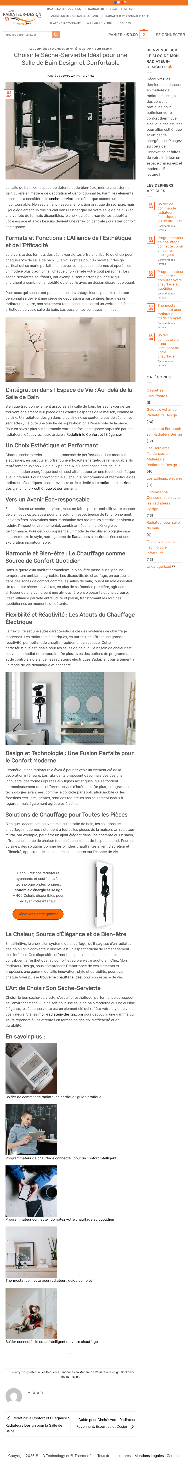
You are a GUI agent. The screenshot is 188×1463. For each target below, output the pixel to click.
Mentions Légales (149, 1455)
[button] (128, 34)
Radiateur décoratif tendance (112, 9)
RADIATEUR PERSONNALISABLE (127, 16)
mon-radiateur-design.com (60, 1014)
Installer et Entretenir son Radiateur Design (164, 431)
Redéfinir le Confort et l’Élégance (93, 434)
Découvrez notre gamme (38, 914)
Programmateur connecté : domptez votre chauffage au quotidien (60, 1219)
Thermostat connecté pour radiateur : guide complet (49, 1280)
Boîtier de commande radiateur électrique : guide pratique (53, 1097)
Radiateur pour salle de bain (163, 525)
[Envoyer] (56, 34)
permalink (72, 1376)
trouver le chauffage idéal (62, 977)
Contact (173, 1455)
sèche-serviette (62, 198)
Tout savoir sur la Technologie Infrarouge (161, 547)
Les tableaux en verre (164, 478)
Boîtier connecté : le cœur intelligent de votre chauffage (52, 1341)
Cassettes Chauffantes (157, 393)
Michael (88, 75)
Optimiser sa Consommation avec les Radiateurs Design (164, 500)
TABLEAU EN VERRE (99, 23)
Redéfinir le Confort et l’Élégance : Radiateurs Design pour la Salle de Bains (37, 1424)
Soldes (125, 23)
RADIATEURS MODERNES (64, 8)
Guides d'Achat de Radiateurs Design (162, 412)
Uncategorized (159, 566)
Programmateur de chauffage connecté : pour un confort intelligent (61, 1158)
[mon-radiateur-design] (22, 16)
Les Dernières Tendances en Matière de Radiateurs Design (70, 48)
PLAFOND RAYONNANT (65, 23)
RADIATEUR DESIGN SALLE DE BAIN (73, 16)
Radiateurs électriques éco (93, 536)
